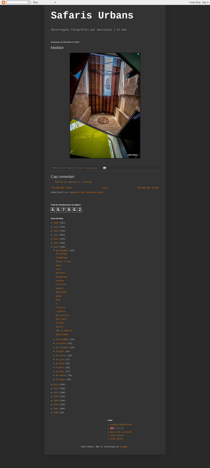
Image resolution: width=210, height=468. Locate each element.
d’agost (60, 351)
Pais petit (61, 319)
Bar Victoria (63, 315)
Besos (59, 296)
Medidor (60, 288)
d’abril (60, 368)
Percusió (60, 273)
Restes (59, 327)
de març (60, 371)
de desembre (63, 250)
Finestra (60, 308)
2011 (57, 392)
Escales (60, 323)
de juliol (62, 356)
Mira (58, 300)
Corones (60, 281)
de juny (60, 359)
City (58, 269)
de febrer (62, 375)
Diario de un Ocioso (121, 432)
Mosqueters (61, 277)
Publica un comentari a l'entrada (73, 182)
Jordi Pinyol (117, 436)
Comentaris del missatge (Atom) (86, 192)
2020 (57, 223)
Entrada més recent (62, 188)
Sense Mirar (116, 439)
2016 (57, 239)
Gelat (59, 265)
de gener (61, 380)
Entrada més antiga (148, 188)
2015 (57, 243)
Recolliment (62, 335)
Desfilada (61, 292)
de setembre (63, 347)
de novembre (63, 339)
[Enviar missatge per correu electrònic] (104, 168)
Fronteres (61, 284)
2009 (57, 401)
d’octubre (62, 343)
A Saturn (60, 311)
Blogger (124, 447)
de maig (60, 363)
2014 (57, 247)
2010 (57, 396)
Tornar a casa (63, 261)
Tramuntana (61, 258)
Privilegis (61, 254)
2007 (57, 409)
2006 (57, 413)
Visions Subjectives (121, 424)
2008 (57, 404)
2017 (57, 235)
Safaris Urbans (92, 15)
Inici (105, 188)
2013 (57, 384)
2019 (57, 227)
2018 (57, 231)
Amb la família (64, 331)
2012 (57, 389)
